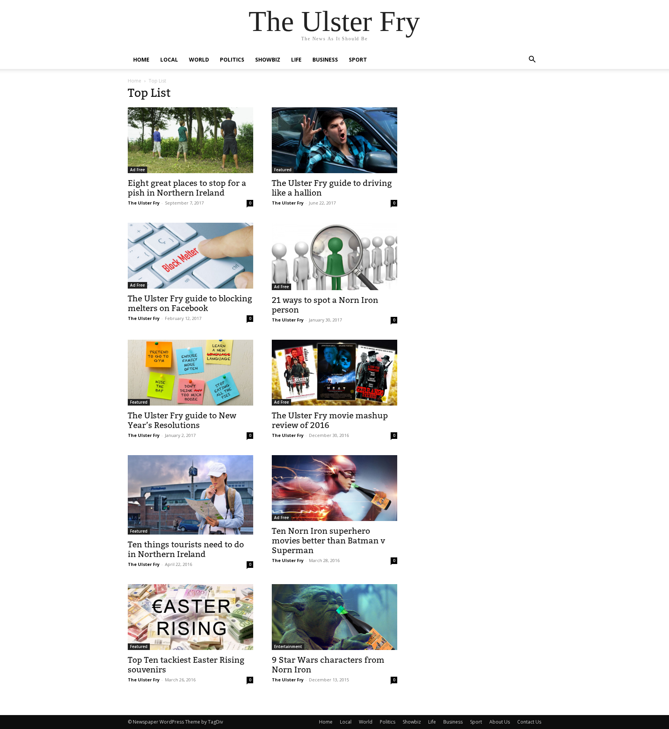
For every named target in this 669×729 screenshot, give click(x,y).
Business (325, 59)
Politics (232, 59)
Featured (283, 169)
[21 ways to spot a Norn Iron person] (334, 256)
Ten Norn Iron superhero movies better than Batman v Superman (328, 540)
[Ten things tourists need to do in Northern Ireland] (190, 495)
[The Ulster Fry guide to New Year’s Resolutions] (190, 373)
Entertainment (288, 646)
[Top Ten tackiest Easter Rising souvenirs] (190, 617)
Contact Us (529, 722)
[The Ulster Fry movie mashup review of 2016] (334, 373)
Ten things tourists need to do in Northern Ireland (186, 549)
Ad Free (137, 169)
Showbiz (267, 59)
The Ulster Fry (144, 203)
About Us (499, 722)
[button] (532, 60)
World (199, 59)
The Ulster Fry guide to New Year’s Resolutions (182, 420)
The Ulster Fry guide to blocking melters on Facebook (190, 303)
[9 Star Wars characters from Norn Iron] (334, 617)
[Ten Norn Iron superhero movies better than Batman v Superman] (334, 488)
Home (141, 59)
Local (169, 59)
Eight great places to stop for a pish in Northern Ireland (187, 188)
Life (296, 59)
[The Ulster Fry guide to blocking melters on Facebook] (190, 256)
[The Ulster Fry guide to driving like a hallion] (334, 140)
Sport (358, 59)
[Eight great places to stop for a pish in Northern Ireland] (190, 140)
